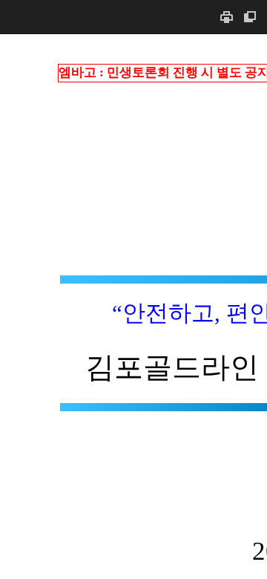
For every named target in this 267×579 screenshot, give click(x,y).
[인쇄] (226, 16)
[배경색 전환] (250, 16)
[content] (133, 306)
